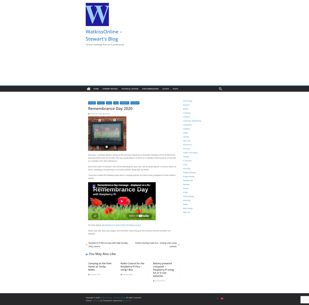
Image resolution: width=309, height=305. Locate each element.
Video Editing (188, 196)
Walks (185, 204)
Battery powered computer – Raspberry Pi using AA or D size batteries (163, 270)
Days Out (101, 103)
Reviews (186, 184)
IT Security (187, 160)
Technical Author (130, 89)
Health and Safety (190, 152)
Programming (188, 176)
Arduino (186, 105)
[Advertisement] (154, 67)
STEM (185, 192)
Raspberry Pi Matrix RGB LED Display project (123, 225)
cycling (186, 137)
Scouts (165, 89)
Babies (186, 109)
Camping (186, 113)
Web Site (186, 212)
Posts (175, 89)
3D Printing (187, 101)
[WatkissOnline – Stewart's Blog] (88, 89)
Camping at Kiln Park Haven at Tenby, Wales (100, 266)
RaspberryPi (124, 103)
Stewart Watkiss (110, 89)
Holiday (186, 156)
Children (92, 103)
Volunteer (134, 103)
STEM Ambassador (150, 89)
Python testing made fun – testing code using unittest (156, 245)
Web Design (188, 208)
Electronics (187, 145)
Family (109, 103)
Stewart (107, 114)
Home (96, 89)
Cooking (186, 129)
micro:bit (186, 168)
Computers (187, 125)
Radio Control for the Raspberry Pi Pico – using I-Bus (132, 266)
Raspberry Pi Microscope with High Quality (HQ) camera (108, 245)
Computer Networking (192, 121)
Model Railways (189, 172)
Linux (116, 103)
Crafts (185, 133)
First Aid (186, 148)
